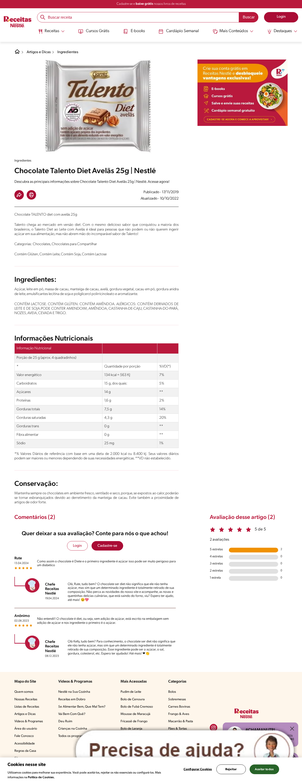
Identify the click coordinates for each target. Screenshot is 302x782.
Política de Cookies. (41, 777)
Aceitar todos (264, 769)
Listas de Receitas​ (26, 707)
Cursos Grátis (97, 31)
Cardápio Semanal (182, 31)
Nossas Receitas (25, 699)
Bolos (172, 692)
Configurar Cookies (198, 769)
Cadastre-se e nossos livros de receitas (151, 4)
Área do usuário (25, 729)
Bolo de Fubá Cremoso (137, 707)
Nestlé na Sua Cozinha (74, 692)
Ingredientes (67, 52)
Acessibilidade (24, 743)
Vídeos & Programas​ (28, 721)
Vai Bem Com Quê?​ (71, 714)
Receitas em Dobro (71, 699)
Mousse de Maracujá (135, 714)
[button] (19, 195)
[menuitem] (51, 33)
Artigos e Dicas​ (25, 714)
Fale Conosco (24, 736)
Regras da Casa (25, 751)
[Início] (17, 22)
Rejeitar (231, 769)
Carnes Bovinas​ (179, 707)
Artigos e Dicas (39, 52)
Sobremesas (177, 699)
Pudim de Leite (131, 692)
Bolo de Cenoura (133, 699)
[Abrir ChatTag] (185, 750)
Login (77, 546)
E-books (138, 31)
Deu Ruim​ (65, 721)
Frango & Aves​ (178, 714)
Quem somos (23, 692)
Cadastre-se (107, 546)
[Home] (17, 53)
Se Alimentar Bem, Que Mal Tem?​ (81, 707)
